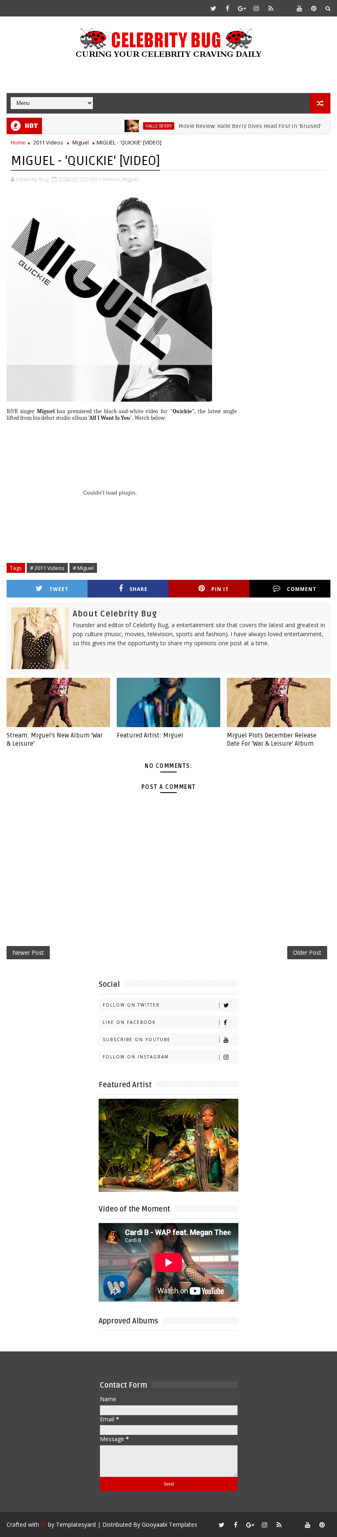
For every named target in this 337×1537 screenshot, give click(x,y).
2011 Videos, (105, 179)
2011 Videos (48, 142)
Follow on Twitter (131, 1005)
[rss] (271, 8)
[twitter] (213, 8)
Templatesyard (76, 1524)
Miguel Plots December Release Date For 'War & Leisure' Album (271, 739)
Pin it (220, 589)
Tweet (59, 589)
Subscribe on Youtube (137, 1039)
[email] (285, 8)
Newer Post (28, 952)
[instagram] (256, 8)
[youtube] (299, 8)
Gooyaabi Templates (169, 1524)
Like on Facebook (129, 1022)
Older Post (307, 952)
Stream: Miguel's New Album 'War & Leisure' (55, 739)
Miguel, (131, 179)
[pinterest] (314, 8)
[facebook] (228, 8)
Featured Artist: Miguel (150, 735)
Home (18, 142)
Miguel (80, 142)
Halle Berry (135, 126)
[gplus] (242, 8)
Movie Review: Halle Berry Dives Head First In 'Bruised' (226, 126)
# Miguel (83, 568)
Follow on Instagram (136, 1057)
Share (138, 589)
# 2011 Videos (47, 568)
